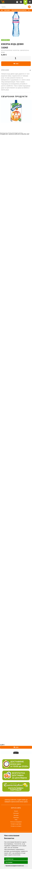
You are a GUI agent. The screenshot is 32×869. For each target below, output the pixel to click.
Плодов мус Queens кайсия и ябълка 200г (14, 134)
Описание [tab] (5, 70)
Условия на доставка (16, 824)
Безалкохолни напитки (19, 10)
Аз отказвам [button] (9, 862)
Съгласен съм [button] (9, 859)
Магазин (7, 10)
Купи (17, 63)
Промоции (16, 817)
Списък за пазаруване (16, 821)
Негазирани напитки (17, 132)
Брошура (16, 815)
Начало (16, 811)
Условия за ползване (16, 826)
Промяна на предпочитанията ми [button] (15, 865)
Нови (16, 819)
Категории (16, 813)
